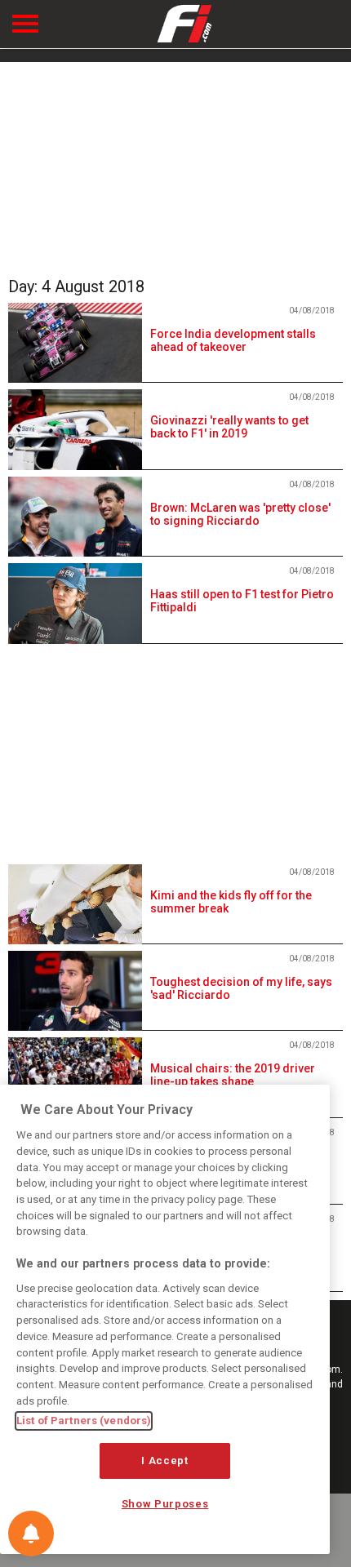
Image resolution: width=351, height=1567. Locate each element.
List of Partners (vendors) (83, 1420)
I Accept (164, 1460)
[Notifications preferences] (31, 1533)
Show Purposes (165, 1504)
